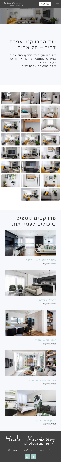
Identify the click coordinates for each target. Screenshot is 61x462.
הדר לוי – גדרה (47, 300)
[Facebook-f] (33, 456)
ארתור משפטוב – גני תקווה (41, 260)
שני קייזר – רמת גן (46, 420)
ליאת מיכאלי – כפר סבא (42, 380)
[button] (57, 4)
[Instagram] (27, 456)
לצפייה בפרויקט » (49, 264)
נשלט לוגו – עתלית (45, 340)
